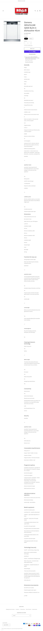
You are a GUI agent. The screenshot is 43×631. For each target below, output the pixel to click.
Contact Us (17, 609)
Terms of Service (28, 609)
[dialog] (32, 167)
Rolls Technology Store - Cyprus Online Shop (11, 628)
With (26, 38)
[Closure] (24, 160)
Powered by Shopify (19, 628)
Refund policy (34, 609)
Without (31, 38)
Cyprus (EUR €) (6, 624)
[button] (3, 11)
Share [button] (26, 595)
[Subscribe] (30, 615)
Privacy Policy (22, 609)
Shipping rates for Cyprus (10, 609)
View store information (29, 61)
